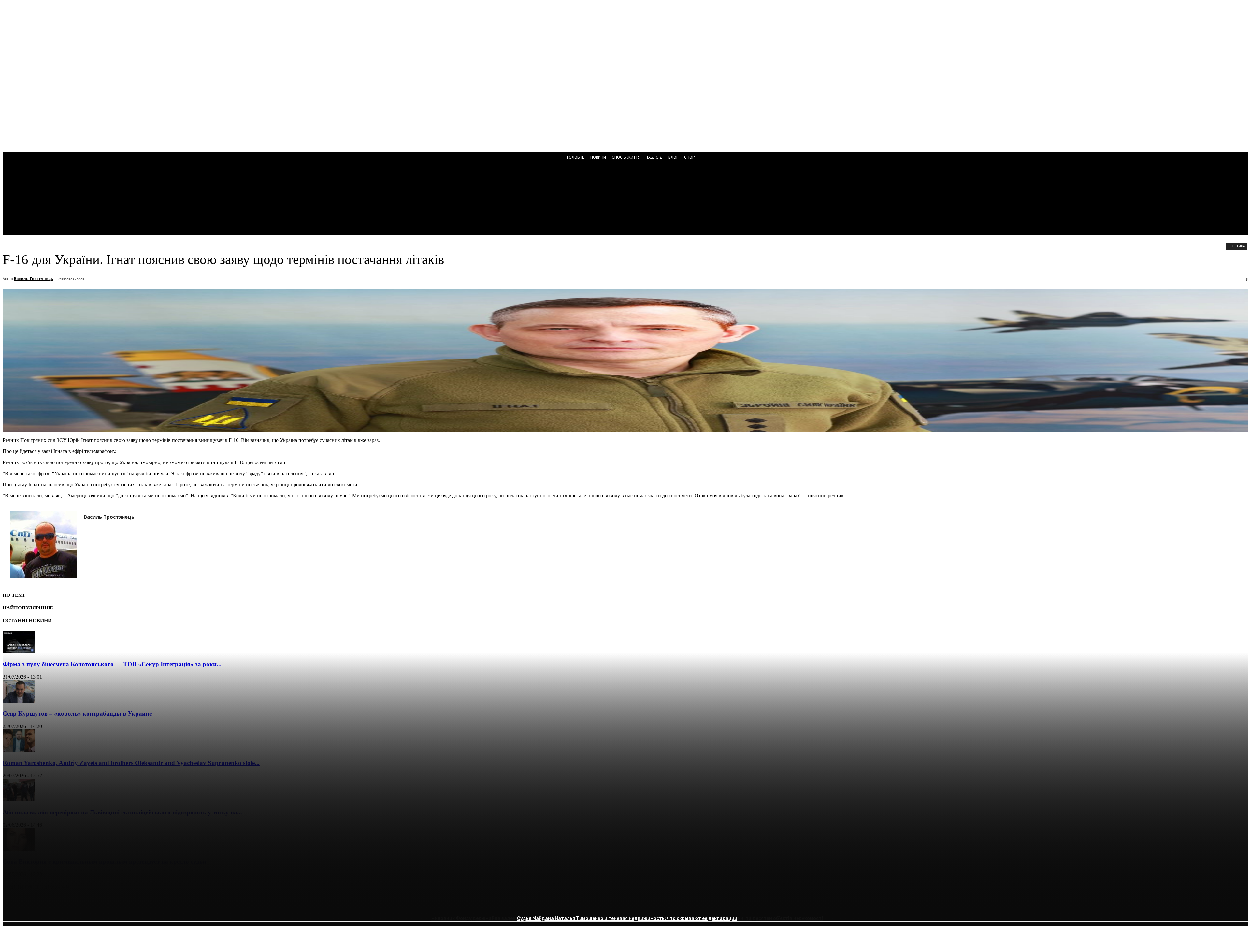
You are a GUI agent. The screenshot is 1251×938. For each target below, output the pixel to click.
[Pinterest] (60, 903)
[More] (107, 904)
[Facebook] (13, 903)
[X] (37, 903)
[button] (176, 190)
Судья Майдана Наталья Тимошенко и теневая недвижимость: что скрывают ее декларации (627, 918)
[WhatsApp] (83, 903)
